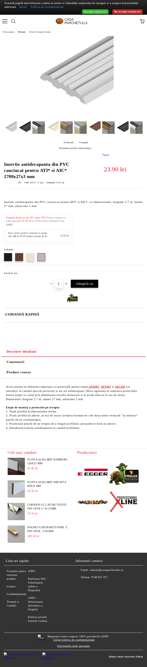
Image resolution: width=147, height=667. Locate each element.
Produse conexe (19, 372)
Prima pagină (8, 32)
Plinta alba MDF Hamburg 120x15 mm (47, 461)
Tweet (105, 155)
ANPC (31, 571)
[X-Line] (123, 502)
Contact (11, 586)
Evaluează (69, 142)
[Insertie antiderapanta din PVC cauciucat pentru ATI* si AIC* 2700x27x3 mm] (73, 115)
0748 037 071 (99, 577)
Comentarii (15, 362)
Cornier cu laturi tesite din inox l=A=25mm (46, 506)
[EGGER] (92, 472)
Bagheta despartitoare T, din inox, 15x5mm (47, 529)
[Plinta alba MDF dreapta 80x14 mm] (16, 489)
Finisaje (21, 32)
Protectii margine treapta (40, 32)
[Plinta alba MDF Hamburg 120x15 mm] (16, 466)
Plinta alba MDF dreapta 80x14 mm (46, 484)
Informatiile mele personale (73, 646)
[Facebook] (80, 585)
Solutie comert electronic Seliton (126, 656)
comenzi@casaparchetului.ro (106, 570)
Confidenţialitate (17, 594)
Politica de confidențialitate (47, 7)
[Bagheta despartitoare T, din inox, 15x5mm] (16, 534)
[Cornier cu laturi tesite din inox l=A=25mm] (16, 511)
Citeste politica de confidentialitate (74, 639)
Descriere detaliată (21, 351)
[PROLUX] (123, 473)
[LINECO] (92, 502)
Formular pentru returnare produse (16, 575)
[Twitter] (89, 585)
